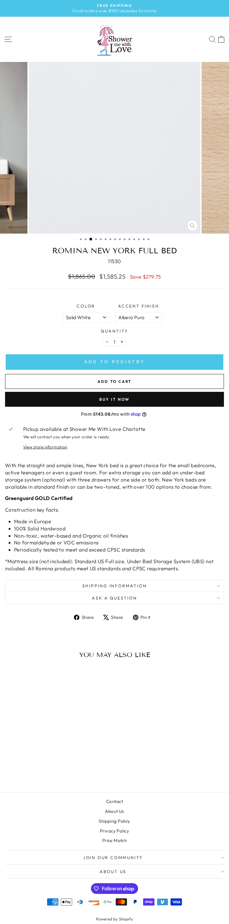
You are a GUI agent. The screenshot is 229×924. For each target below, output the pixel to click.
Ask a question (114, 598)
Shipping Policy (114, 821)
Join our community (113, 857)
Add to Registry (114, 361)
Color (86, 306)
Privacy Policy (114, 831)
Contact (114, 801)
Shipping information (114, 585)
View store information (45, 447)
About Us (114, 811)
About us (113, 871)
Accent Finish (138, 306)
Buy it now (114, 399)
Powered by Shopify (114, 919)
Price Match (114, 840)
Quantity (114, 331)
